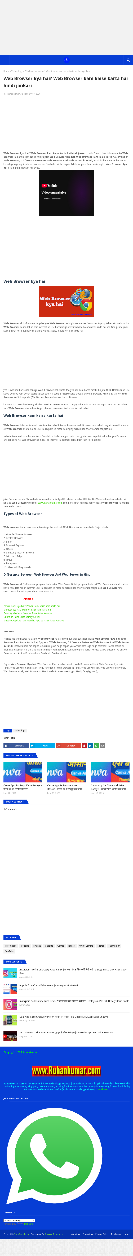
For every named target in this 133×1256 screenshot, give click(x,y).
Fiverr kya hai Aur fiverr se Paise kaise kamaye (27, 613)
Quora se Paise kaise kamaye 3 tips (21, 617)
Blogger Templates (54, 1234)
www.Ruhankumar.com (50, 502)
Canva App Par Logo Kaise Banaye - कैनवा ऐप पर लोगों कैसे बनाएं (22, 787)
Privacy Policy (102, 1234)
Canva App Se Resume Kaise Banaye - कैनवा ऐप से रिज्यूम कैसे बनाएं (64, 787)
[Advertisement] (66, 27)
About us (75, 1234)
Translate (28, 1223)
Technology (17, 71)
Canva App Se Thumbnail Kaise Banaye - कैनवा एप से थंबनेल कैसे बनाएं (108, 787)
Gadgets (49, 946)
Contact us (87, 1234)
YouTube (9, 951)
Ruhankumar (13, 94)
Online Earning (86, 946)
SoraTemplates (21, 1234)
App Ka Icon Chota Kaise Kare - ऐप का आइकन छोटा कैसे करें (48, 985)
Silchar (100, 946)
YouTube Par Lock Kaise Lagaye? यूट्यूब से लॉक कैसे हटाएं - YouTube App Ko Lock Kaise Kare (66, 1032)
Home (6, 71)
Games (60, 946)
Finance (37, 946)
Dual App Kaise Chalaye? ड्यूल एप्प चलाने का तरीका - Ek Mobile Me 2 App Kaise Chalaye (63, 1016)
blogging (25, 946)
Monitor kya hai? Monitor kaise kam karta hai (27, 609)
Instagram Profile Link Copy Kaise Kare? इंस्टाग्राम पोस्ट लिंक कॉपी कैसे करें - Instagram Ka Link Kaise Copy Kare (73, 971)
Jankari (71, 946)
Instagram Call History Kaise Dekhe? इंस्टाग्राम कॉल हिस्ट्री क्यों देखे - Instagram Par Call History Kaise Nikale (74, 1001)
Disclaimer (116, 1234)
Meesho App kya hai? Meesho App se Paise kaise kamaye (33, 620)
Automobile (10, 946)
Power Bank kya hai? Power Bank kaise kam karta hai (31, 606)
